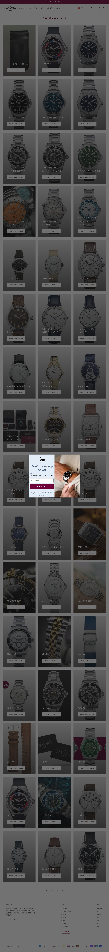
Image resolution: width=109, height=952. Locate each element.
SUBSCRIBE (41, 486)
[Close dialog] (78, 456)
